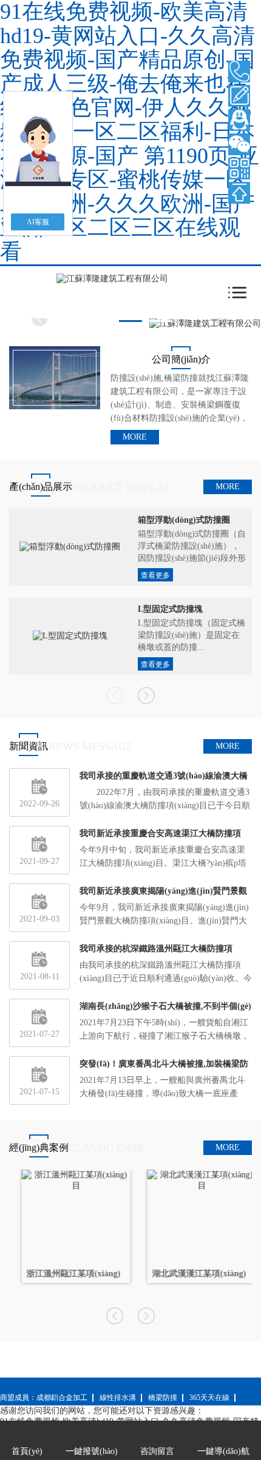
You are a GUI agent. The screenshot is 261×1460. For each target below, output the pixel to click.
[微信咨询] (239, 144)
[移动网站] (239, 168)
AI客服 (38, 222)
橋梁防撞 (162, 1397)
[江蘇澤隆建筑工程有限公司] (112, 278)
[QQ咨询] (239, 120)
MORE (135, 436)
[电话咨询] (239, 71)
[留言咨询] (239, 96)
